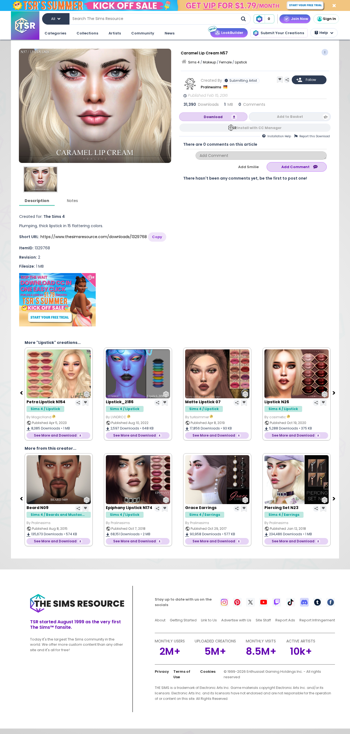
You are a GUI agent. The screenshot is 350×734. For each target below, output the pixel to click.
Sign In (329, 18)
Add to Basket (290, 116)
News (169, 33)
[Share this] (287, 80)
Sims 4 (194, 62)
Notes (72, 200)
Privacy (162, 671)
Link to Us (209, 620)
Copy (157, 236)
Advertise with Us (236, 620)
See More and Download (55, 435)
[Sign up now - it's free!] (57, 299)
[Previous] (22, 392)
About (160, 620)
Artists (115, 33)
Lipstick (241, 62)
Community (142, 33)
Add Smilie (248, 166)
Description (37, 200)
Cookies (207, 671)
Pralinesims (211, 87)
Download (213, 117)
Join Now (299, 18)
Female (225, 62)
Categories (55, 33)
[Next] (334, 392)
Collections (87, 33)
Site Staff (263, 620)
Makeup (209, 62)
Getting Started (183, 620)
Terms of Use (181, 674)
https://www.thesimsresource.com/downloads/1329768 (93, 236)
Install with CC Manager (259, 127)
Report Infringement (317, 620)
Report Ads (285, 620)
